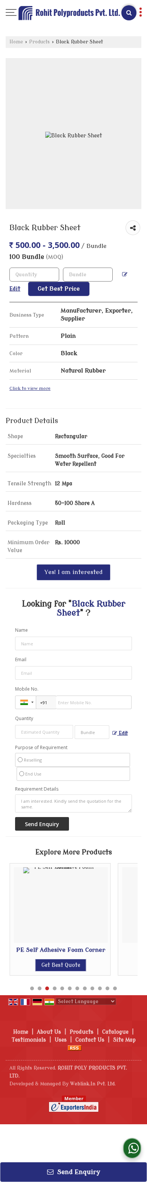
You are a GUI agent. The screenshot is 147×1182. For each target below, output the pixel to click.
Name (21, 630)
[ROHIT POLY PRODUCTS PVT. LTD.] (69, 14)
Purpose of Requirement (41, 747)
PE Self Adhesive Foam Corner (60, 950)
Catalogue (115, 1032)
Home (16, 42)
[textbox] (88, 275)
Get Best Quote (60, 965)
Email (20, 659)
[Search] (128, 12)
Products (39, 42)
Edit (122, 733)
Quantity (24, 718)
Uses (61, 1040)
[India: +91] (25, 702)
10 (100, 988)
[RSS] (74, 1048)
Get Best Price (59, 288)
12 (115, 988)
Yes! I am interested (73, 572)
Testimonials (29, 1040)
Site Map (124, 1040)
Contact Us (89, 1040)
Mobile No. (26, 689)
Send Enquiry (77, 1172)
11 (107, 988)
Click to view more (30, 388)
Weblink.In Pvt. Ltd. (93, 1084)
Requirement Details (36, 789)
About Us (49, 1032)
